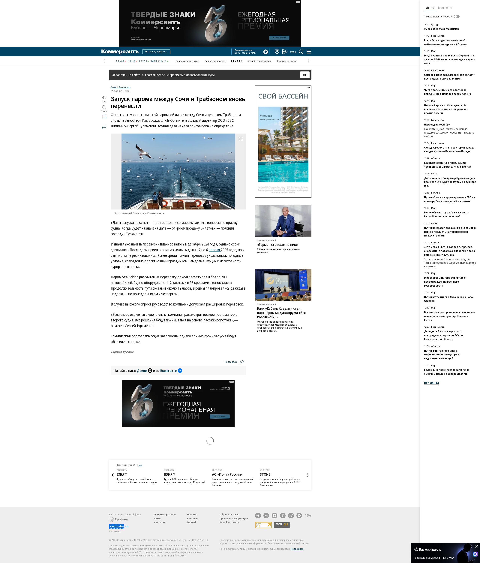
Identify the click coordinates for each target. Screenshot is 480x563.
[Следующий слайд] (307, 475)
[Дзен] (274, 515)
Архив (157, 518)
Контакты (160, 522)
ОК (305, 75)
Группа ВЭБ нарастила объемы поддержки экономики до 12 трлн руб (185, 480)
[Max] (299, 515)
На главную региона (156, 51)
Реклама (192, 514)
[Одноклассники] (283, 515)
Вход (293, 51)
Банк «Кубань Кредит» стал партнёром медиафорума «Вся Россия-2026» (281, 312)
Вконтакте (168, 370)
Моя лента (445, 8)
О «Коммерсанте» (165, 514)
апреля (215, 249)
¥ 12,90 (143, 61)
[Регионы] (277, 51)
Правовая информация (234, 518)
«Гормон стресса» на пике (277, 244)
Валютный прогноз (215, 61)
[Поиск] (301, 51)
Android (191, 522)
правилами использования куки (192, 75)
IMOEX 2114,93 (158, 61)
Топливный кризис (287, 61)
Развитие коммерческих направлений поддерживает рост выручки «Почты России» (233, 482)
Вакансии (192, 518)
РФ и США (236, 61)
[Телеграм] (258, 515)
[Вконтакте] (266, 515)
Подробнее (297, 548)
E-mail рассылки (229, 522)
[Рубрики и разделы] (308, 51)
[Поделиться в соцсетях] (104, 127)
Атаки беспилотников (259, 61)
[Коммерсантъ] (120, 51)
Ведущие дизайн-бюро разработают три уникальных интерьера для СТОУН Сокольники (281, 482)
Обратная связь (229, 514)
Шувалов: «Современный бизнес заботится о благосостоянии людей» (136, 480)
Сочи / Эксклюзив (120, 87)
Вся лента (431, 383)
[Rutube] (291, 515)
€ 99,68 (131, 61)
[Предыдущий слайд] (112, 475)
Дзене (142, 370)
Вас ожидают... (430, 549)
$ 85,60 (120, 61)
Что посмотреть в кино (186, 61)
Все (140, 464)
